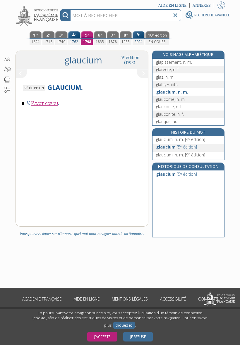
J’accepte (102, 336)
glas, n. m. (165, 77)
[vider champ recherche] (175, 15)
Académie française (41, 299)
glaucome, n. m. (171, 99)
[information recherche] (65, 15)
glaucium (176, 147)
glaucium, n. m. (172, 92)
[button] (7, 59)
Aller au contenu (38, 5)
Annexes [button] (202, 5)
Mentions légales (130, 299)
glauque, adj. (167, 121)
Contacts (208, 299)
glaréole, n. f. (167, 69)
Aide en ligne (87, 299)
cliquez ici (124, 325)
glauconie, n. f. (169, 106)
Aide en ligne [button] (172, 5)
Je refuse (138, 336)
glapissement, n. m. (174, 62)
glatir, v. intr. (167, 84)
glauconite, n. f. (170, 114)
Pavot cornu (44, 103)
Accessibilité (173, 299)
